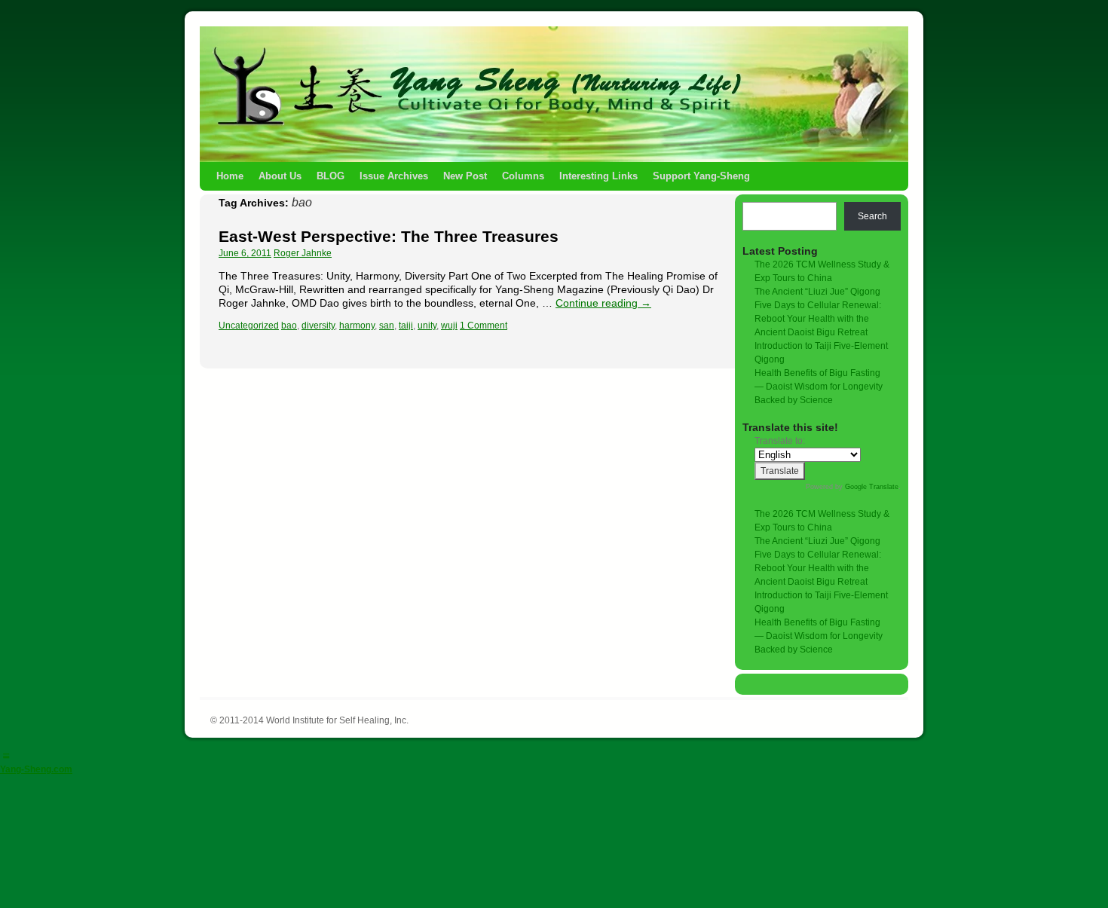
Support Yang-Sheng (701, 176)
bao (289, 325)
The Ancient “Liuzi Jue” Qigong (817, 291)
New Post (465, 176)
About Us (280, 176)
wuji (449, 325)
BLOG (330, 176)
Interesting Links (598, 176)
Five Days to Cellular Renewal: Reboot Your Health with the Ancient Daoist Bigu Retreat (817, 319)
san (386, 325)
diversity (318, 325)
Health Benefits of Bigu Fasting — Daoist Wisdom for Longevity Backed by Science (818, 386)
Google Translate (871, 487)
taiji (406, 325)
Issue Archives (394, 176)
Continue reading (603, 303)
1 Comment (483, 325)
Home (229, 176)
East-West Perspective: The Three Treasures (389, 236)
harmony (357, 325)
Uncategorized (249, 325)
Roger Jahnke (303, 253)
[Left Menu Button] (6, 756)
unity (427, 325)
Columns (523, 176)
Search (872, 216)
